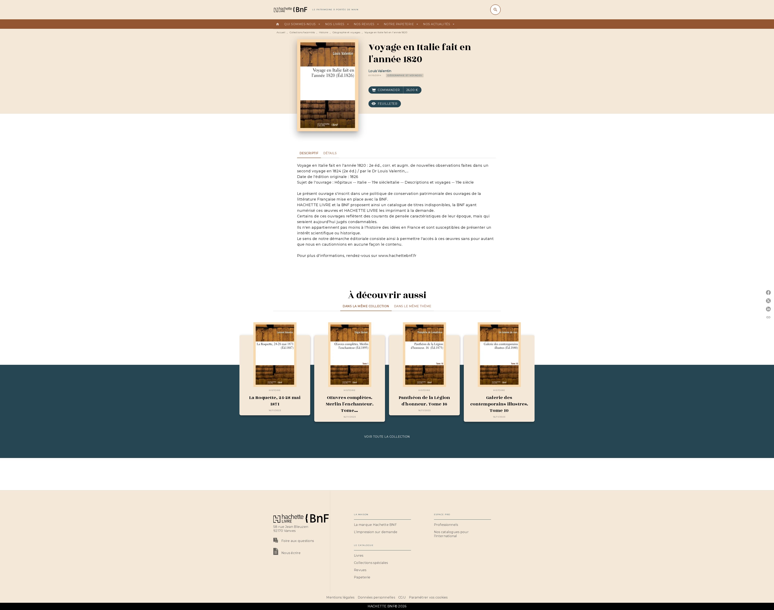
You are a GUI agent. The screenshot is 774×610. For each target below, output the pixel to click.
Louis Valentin (379, 71)
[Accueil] (290, 9)
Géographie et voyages (346, 32)
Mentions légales (340, 597)
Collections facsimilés (302, 32)
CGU (402, 597)
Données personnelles (376, 597)
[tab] (277, 24)
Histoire (323, 32)
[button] (404, 75)
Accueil (281, 32)
